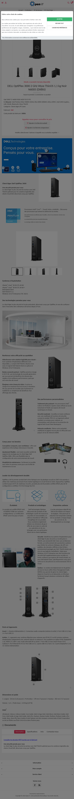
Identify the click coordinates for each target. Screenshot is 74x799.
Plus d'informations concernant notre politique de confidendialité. (20, 37)
